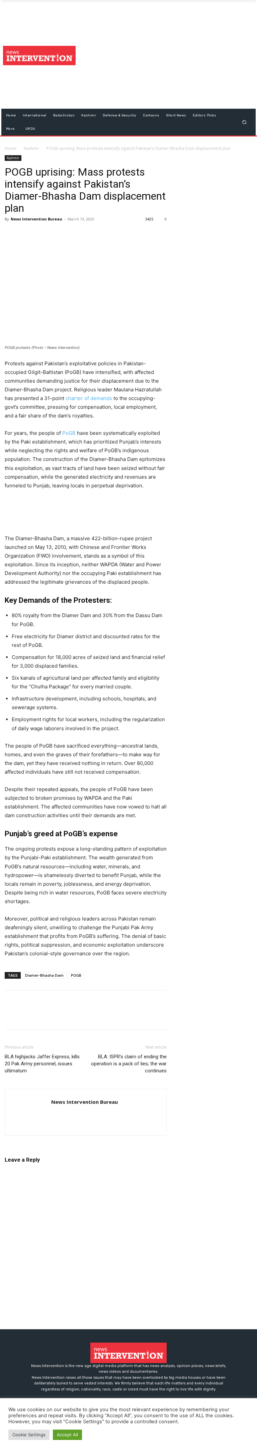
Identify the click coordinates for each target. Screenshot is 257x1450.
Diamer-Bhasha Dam (44, 975)
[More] (89, 234)
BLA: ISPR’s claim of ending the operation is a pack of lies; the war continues (129, 1064)
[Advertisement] (169, 55)
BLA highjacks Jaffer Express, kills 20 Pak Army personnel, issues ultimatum (42, 1064)
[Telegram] (73, 234)
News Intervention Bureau (36, 218)
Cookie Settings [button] (29, 1434)
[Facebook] (11, 234)
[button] (244, 121)
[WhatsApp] (57, 234)
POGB (76, 975)
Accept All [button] (67, 1434)
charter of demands (89, 398)
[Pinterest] (42, 234)
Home (10, 148)
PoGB (69, 433)
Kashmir (31, 148)
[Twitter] (26, 234)
